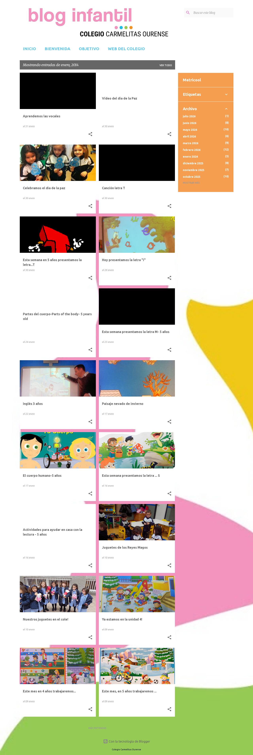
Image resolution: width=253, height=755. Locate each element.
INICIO (29, 48)
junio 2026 (189, 123)
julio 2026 (189, 116)
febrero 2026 (191, 149)
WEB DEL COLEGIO (126, 48)
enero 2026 (190, 156)
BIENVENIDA (57, 48)
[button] (90, 134)
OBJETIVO (89, 48)
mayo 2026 (190, 129)
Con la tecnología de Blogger (129, 741)
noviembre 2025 (193, 170)
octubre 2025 (191, 176)
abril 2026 (189, 136)
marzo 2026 (190, 143)
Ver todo (166, 65)
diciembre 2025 (193, 163)
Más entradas (97, 728)
